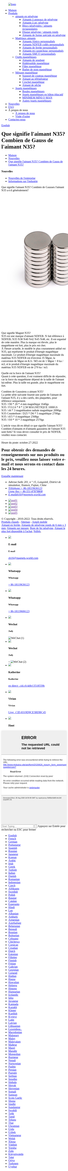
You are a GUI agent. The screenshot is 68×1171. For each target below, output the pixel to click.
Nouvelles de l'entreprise (21, 178)
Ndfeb (36, 531)
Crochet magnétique (33, 82)
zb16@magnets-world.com (23, 558)
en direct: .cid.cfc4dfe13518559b (26, 685)
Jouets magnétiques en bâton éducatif (42, 94)
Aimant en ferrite (10, 525)
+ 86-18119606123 (18, 611)
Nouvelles (14, 103)
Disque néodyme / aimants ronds (40, 32)
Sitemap (25, 521)
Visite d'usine (22, 116)
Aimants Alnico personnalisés (38, 41)
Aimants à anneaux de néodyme (40, 19)
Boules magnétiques (33, 91)
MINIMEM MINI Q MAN (37, 97)
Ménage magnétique (26, 72)
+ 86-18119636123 (18, 584)
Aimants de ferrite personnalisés (39, 47)
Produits (12, 13)
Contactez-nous (16, 119)
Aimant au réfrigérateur (35, 78)
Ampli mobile (39, 521)
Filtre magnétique (31, 66)
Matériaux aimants (25, 38)
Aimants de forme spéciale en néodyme (44, 35)
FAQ (11, 107)
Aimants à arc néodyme (35, 22)
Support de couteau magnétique (39, 75)
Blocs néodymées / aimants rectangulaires (37, 27)
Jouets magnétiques (26, 88)
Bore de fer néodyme (41, 528)
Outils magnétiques (25, 57)
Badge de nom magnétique (37, 69)
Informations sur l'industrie (23, 181)
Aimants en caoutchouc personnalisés (42, 50)
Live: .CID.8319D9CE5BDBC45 (27, 712)
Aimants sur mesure (18, 528)
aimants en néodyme (26, 16)
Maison (12, 10)
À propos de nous (25, 113)
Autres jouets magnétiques (36, 100)
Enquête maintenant (12, 476)
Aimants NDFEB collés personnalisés (43, 44)
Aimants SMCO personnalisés (39, 53)
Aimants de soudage (33, 60)
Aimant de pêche (31, 85)
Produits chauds (10, 521)
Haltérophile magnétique (35, 63)
